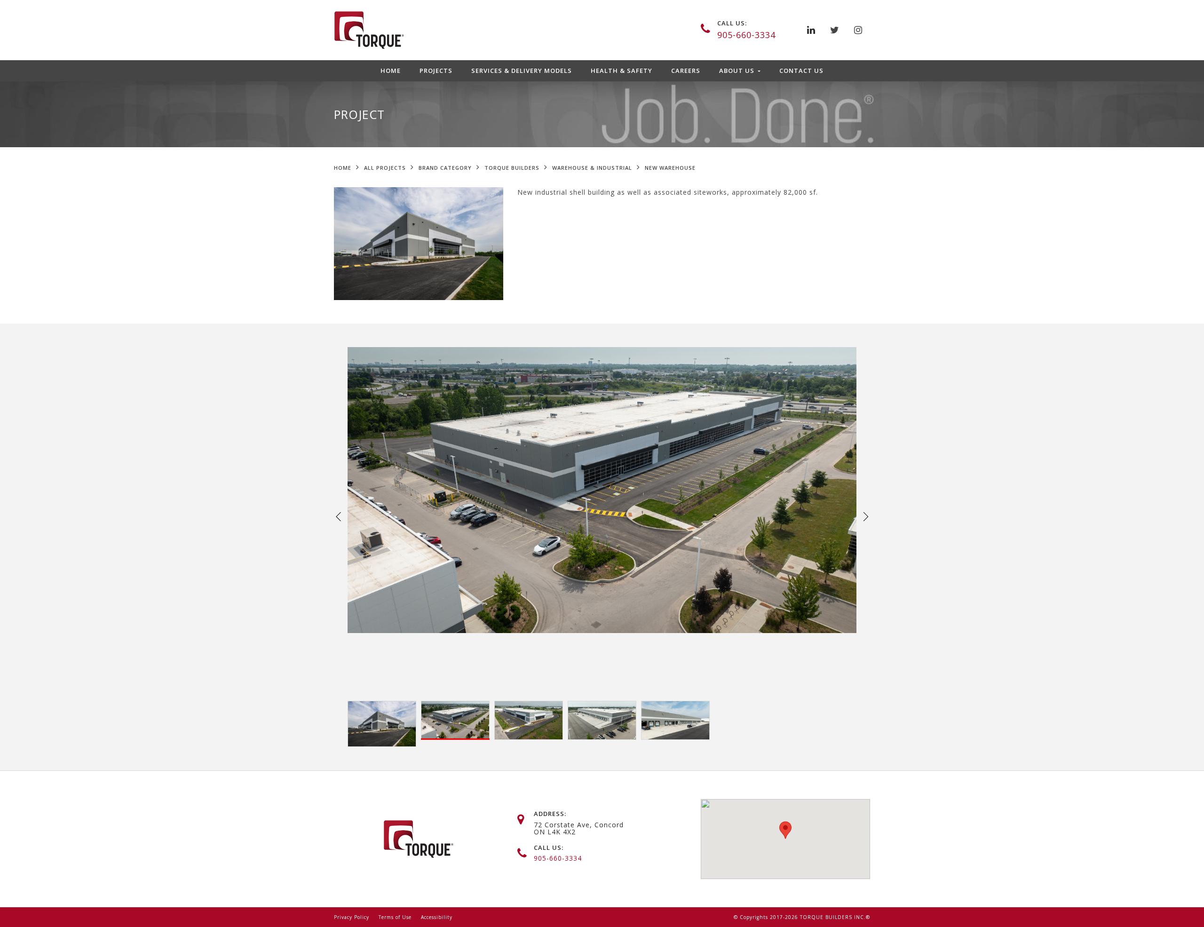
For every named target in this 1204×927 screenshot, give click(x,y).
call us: (732, 23)
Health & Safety (621, 70)
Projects (436, 70)
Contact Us (801, 70)
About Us (737, 70)
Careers (685, 70)
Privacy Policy (351, 917)
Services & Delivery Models (521, 70)
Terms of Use (395, 917)
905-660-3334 (746, 34)
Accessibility (436, 917)
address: (550, 813)
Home (390, 70)
